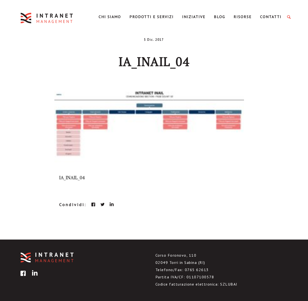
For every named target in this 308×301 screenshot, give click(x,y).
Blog (219, 16)
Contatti (271, 16)
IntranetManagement (47, 18)
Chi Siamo (110, 16)
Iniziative (193, 16)
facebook (93, 204)
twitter (102, 204)
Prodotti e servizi (151, 16)
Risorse (243, 16)
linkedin (111, 204)
